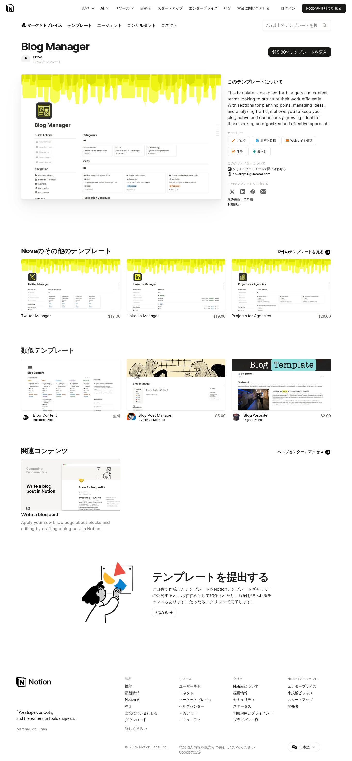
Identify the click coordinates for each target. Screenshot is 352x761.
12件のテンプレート (47, 62)
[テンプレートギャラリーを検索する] (324, 25)
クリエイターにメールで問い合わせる (259, 169)
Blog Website (255, 415)
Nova (37, 57)
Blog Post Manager (155, 415)
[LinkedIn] (242, 191)
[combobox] (297, 25)
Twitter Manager (36, 315)
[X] (232, 191)
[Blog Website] (281, 385)
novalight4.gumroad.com (251, 174)
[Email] (263, 191)
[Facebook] (253, 191)
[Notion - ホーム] (10, 8)
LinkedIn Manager (143, 315)
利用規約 (234, 204)
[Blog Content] (70, 385)
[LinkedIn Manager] (176, 285)
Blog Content (45, 415)
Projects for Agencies (251, 315)
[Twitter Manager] (70, 285)
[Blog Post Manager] (176, 385)
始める (164, 612)
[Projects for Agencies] (281, 285)
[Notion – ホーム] (67, 682)
